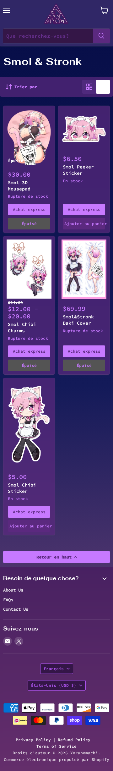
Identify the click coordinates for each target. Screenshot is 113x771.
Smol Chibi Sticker (22, 488)
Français (54, 668)
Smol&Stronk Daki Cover (78, 320)
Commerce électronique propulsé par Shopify (56, 759)
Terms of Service (56, 746)
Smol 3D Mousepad (19, 185)
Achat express (29, 209)
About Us (13, 590)
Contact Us (15, 609)
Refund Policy (74, 739)
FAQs (8, 600)
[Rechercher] (101, 36)
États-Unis (53, 685)
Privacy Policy (33, 739)
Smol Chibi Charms (22, 327)
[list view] (103, 87)
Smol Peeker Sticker (78, 170)
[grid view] (89, 87)
